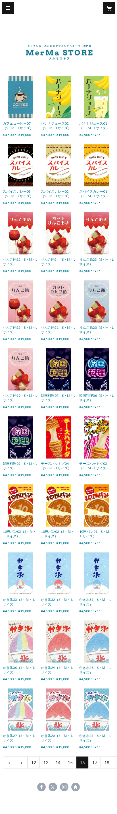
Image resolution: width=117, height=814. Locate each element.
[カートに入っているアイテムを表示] (109, 8)
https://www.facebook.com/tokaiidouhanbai (41, 787)
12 (33, 762)
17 (94, 762)
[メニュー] (8, 8)
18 (106, 762)
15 (70, 762)
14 (57, 762)
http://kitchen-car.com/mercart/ (75, 787)
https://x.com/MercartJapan (53, 787)
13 (45, 762)
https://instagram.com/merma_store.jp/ (64, 787)
